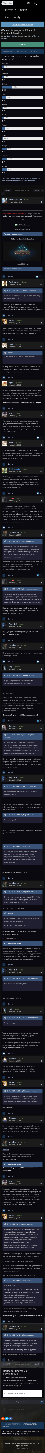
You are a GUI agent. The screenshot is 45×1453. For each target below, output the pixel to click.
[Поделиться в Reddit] (3, 1418)
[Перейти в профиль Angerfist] (4, 625)
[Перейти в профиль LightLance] (4, 533)
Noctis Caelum (12, 36)
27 (4, 69)
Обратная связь (21, 1446)
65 (4, 162)
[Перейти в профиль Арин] (4, 383)
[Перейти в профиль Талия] (4, 321)
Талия (11, 320)
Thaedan (12, 1058)
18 (4, 110)
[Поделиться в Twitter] (7, 1418)
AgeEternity (14, 282)
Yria (10, 413)
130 (4, 90)
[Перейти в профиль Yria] (4, 414)
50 (4, 100)
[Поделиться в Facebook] (10, 1418)
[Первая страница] (3, 193)
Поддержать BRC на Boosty (22, 24)
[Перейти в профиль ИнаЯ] (4, 345)
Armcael (12, 726)
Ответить (22, 44)
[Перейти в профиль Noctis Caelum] (4, 200)
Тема (6, 1443)
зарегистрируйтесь (29, 178)
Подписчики (20, 1402)
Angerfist (13, 624)
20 (4, 141)
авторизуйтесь (15, 1383)
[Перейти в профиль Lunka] (4, 499)
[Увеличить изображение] (22, 251)
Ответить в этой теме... (16, 1393)
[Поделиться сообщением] (41, 202)
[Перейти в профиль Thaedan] (4, 1059)
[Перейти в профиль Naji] (4, 667)
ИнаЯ (11, 344)
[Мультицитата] (3, 276)
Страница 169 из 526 (22, 190)
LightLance (14, 532)
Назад (8, 190)
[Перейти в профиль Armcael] (4, 727)
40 (4, 131)
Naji (10, 667)
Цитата (10, 277)
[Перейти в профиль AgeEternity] (4, 283)
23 (42, 1402)
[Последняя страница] (42, 190)
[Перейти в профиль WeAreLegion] (4, 470)
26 (4, 80)
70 (4, 172)
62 (4, 152)
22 (4, 121)
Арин (11, 383)
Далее (37, 190)
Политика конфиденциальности (25, 1443)
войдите (15, 178)
